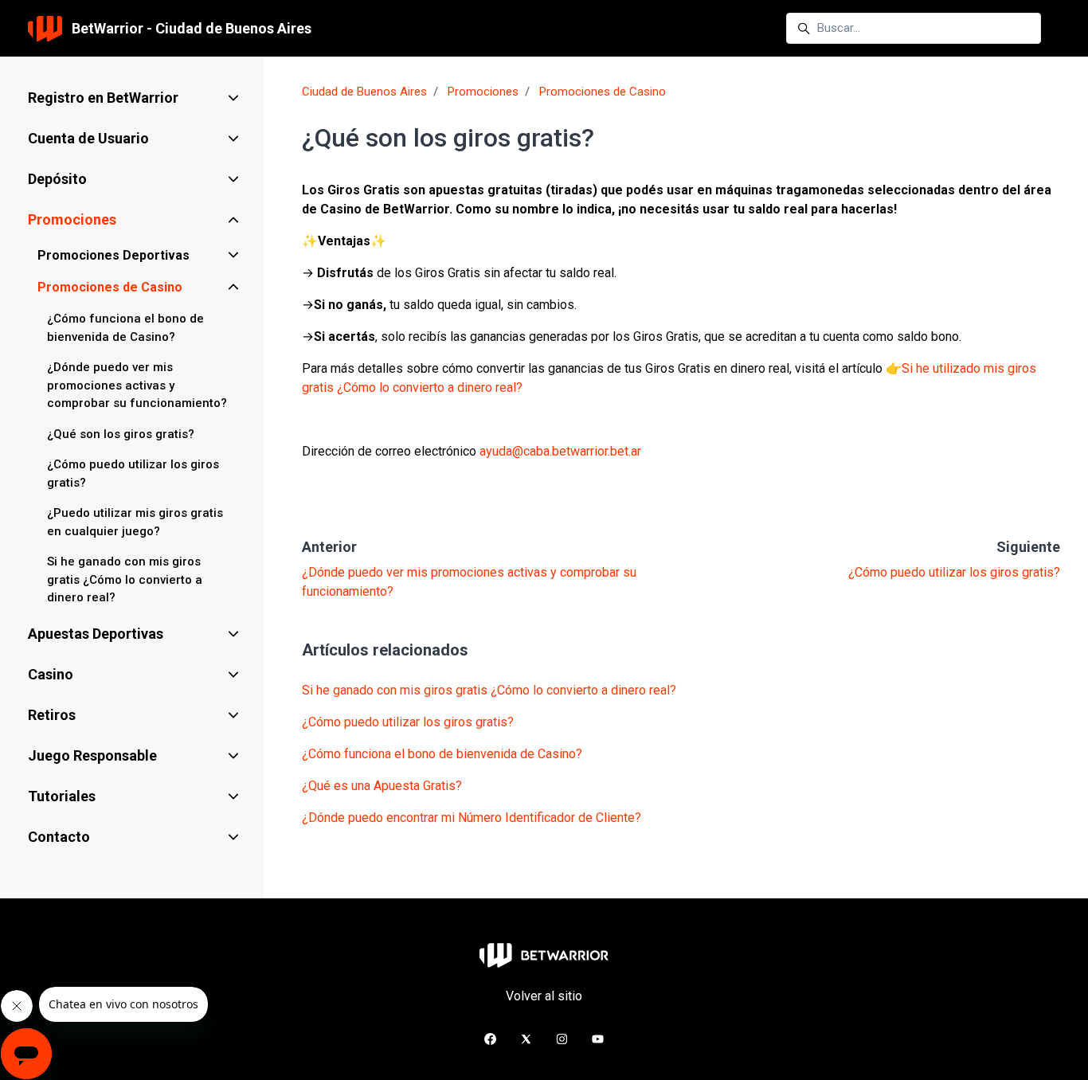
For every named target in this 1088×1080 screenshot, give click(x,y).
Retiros (52, 714)
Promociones (483, 91)
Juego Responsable (92, 755)
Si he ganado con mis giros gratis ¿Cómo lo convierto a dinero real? (489, 690)
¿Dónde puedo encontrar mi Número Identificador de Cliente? (471, 817)
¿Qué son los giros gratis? (120, 434)
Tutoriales (62, 796)
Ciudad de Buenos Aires (364, 91)
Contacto (59, 836)
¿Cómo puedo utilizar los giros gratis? (954, 572)
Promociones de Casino (602, 91)
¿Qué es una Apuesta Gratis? (382, 785)
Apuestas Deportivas (95, 633)
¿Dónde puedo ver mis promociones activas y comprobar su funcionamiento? (137, 385)
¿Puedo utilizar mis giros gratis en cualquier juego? (135, 522)
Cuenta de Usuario (88, 138)
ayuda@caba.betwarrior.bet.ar (560, 451)
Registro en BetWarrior (103, 97)
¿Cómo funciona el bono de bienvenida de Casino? (442, 753)
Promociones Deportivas (113, 255)
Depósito (57, 178)
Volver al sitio (544, 996)
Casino (50, 674)
